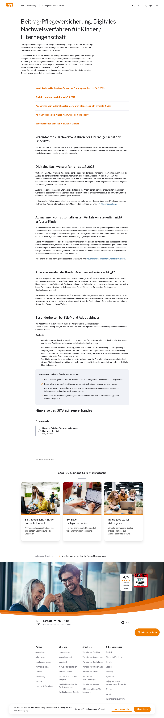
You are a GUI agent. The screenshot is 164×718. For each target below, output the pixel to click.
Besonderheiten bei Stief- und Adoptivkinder (57, 123)
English (109, 652)
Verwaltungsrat (65, 657)
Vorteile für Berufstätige (93, 662)
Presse (38, 681)
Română (109, 672)
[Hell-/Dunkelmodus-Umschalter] (125, 622)
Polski (109, 662)
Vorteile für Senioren (91, 684)
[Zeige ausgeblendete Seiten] (55, 556)
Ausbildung (40, 676)
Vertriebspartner (42, 667)
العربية (108, 694)
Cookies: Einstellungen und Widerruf (90, 709)
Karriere (38, 672)
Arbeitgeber (40, 657)
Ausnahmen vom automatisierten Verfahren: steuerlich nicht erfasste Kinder (73, 106)
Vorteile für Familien (91, 652)
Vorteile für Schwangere (93, 657)
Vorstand (63, 662)
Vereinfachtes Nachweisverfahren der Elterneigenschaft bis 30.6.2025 (70, 88)
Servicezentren (65, 672)
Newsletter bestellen (68, 667)
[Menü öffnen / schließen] (157, 5)
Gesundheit (40, 652)
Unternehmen (64, 652)
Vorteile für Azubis (90, 672)
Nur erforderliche (121, 709)
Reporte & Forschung (44, 686)
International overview (115, 699)
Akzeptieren (142, 709)
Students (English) (114, 657)
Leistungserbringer (43, 662)
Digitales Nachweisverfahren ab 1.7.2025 (55, 97)
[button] (9, 5)
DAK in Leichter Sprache (69, 692)
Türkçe (109, 689)
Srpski (109, 667)
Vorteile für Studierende (93, 667)
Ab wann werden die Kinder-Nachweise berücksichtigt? (62, 115)
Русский (110, 676)
